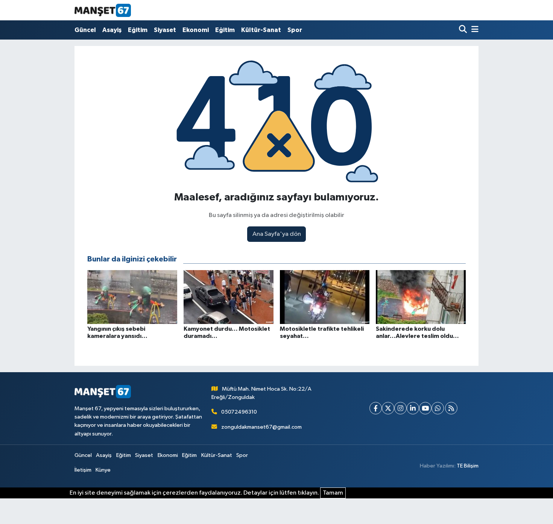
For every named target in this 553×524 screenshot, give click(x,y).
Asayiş (112, 30)
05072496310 (239, 412)
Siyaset (165, 30)
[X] (388, 408)
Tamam (333, 493)
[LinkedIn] (413, 408)
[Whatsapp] (437, 408)
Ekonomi (195, 30)
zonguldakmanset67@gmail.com (261, 427)
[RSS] (451, 408)
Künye (103, 470)
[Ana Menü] (473, 30)
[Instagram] (400, 408)
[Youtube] (425, 408)
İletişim (82, 470)
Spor (294, 30)
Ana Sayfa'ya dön (276, 234)
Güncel (85, 30)
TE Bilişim (468, 466)
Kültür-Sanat (261, 30)
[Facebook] (375, 408)
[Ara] (463, 30)
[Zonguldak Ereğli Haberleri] (102, 10)
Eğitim (137, 30)
